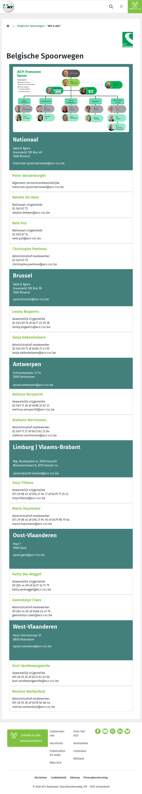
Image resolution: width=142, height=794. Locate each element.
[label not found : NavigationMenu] (121, 6)
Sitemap (75, 777)
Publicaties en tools (57, 753)
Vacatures (56, 743)
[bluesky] (127, 731)
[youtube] (105, 731)
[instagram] (112, 731)
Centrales (79, 751)
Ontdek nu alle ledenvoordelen (31, 738)
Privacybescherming (95, 777)
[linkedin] (120, 731)
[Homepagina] (7, 26)
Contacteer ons (57, 733)
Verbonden (80, 743)
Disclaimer (40, 777)
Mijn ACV (55, 762)
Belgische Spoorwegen (31, 26)
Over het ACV (79, 733)
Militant (78, 758)
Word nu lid (135, 9)
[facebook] (98, 731)
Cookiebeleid (58, 777)
